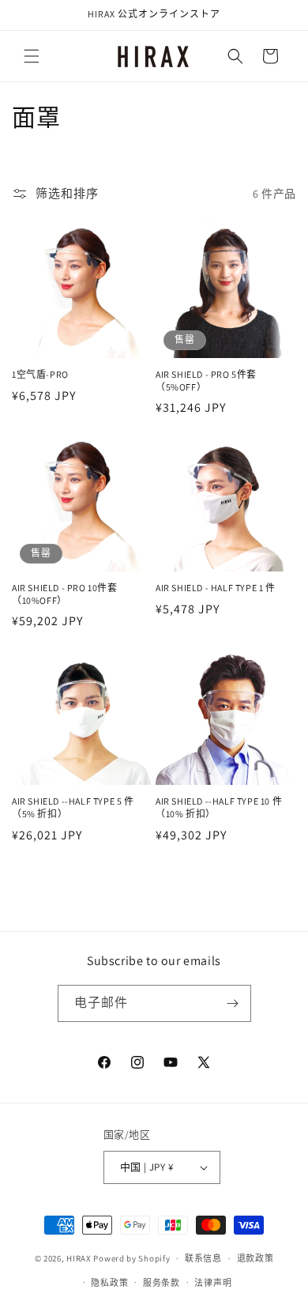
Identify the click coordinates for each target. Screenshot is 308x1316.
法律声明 (212, 1282)
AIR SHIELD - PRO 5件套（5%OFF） (206, 380)
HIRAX (79, 1258)
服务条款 (161, 1282)
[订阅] (233, 1003)
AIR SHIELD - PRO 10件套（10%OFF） (65, 594)
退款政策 (255, 1258)
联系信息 (203, 1258)
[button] (31, 56)
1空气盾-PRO (40, 374)
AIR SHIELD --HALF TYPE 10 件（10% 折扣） (219, 807)
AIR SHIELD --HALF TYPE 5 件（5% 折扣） (73, 807)
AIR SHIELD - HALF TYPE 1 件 (216, 588)
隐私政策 (109, 1282)
